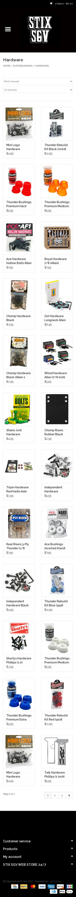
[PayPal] (23, 886)
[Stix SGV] (46, 29)
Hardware (42, 65)
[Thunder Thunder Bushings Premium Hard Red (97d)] (19, 181)
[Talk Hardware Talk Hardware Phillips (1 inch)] (57, 751)
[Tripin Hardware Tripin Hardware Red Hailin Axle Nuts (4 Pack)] (19, 466)
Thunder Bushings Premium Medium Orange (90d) (57, 204)
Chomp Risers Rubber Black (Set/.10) (53, 432)
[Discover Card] (59, 886)
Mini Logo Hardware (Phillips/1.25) (15, 147)
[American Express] (50, 886)
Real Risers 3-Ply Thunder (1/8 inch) (17, 546)
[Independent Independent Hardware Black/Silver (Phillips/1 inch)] (57, 466)
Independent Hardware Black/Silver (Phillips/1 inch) (55, 489)
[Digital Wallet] (65, 891)
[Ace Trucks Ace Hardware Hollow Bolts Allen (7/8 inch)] (19, 238)
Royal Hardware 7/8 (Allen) (55, 261)
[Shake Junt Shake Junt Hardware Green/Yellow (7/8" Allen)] (19, 409)
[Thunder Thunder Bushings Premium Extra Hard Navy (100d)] (19, 694)
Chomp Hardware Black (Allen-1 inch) (18, 375)
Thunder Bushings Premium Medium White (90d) (57, 660)
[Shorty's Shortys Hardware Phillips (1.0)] (19, 637)
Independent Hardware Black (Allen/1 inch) (17, 603)
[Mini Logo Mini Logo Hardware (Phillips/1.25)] (19, 124)
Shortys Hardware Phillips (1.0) (18, 660)
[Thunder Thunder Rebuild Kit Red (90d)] (57, 694)
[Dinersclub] (53, 891)
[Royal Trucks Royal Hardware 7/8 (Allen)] (57, 238)
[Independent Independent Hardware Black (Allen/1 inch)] (19, 580)
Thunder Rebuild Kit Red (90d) (55, 717)
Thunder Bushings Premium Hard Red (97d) (18, 204)
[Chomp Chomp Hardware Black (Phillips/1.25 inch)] (19, 295)
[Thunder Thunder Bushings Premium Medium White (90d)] (57, 637)
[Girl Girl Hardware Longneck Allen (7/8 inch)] (57, 295)
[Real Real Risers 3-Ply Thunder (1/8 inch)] (19, 523)
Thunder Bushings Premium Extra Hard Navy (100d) (18, 718)
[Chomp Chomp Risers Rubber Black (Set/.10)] (57, 409)
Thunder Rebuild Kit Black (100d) (55, 147)
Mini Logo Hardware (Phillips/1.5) (15, 775)
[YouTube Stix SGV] (38, 823)
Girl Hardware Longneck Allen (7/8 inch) (55, 318)
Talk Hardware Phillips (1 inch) (54, 774)
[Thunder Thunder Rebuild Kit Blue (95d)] (57, 580)
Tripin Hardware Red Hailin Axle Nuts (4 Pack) (17, 489)
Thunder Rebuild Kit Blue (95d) (55, 603)
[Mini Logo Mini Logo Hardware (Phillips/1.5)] (19, 751)
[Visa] (41, 886)
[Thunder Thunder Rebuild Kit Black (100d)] (57, 124)
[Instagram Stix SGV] (45, 823)
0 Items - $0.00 (64, 3)
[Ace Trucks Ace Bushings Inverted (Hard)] (57, 523)
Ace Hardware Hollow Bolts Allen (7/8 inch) (18, 261)
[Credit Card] (14, 886)
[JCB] (68, 886)
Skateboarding (22, 65)
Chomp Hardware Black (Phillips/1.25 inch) (18, 318)
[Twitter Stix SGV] (31, 823)
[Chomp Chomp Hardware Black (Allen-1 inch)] (19, 352)
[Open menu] (8, 29)
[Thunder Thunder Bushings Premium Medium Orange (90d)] (57, 181)
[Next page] (69, 795)
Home (6, 65)
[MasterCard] (32, 886)
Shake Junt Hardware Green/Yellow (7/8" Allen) (16, 432)
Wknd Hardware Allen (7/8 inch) (55, 375)
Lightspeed (55, 881)
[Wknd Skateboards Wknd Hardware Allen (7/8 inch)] (57, 352)
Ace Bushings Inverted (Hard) (54, 546)
